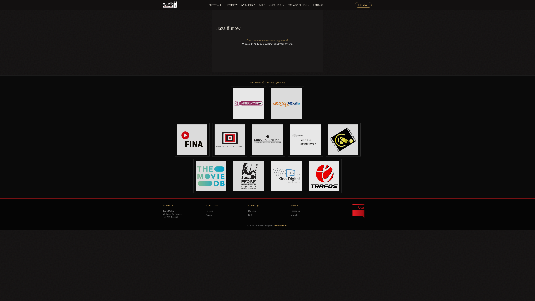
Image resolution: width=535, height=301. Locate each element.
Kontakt (318, 5)
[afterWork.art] (248, 103)
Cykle (262, 5)
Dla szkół (252, 211)
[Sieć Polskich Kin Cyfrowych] (343, 139)
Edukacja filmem (297, 5)
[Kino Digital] (286, 176)
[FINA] (192, 139)
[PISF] (230, 139)
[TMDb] (211, 176)
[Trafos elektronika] (324, 176)
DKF (250, 215)
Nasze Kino (275, 5)
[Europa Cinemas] (267, 139)
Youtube (295, 215)
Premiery (232, 5)
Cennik (209, 215)
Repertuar (215, 5)
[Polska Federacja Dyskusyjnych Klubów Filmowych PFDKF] (248, 176)
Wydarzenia (248, 5)
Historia (209, 211)
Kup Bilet (363, 5)
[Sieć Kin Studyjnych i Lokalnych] (305, 139)
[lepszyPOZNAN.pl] (286, 103)
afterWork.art (281, 225)
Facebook (295, 211)
